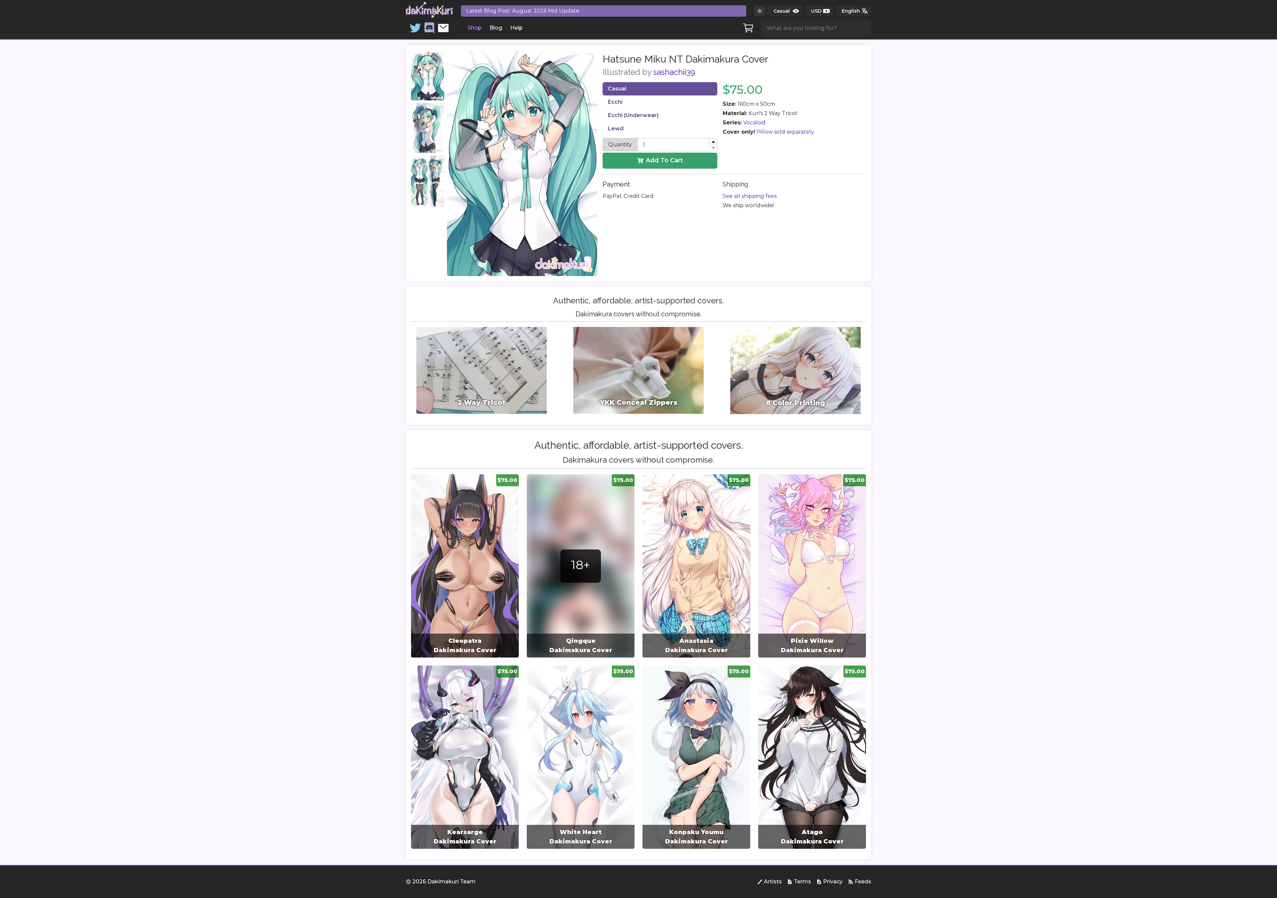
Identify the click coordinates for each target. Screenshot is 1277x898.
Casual (617, 88)
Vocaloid (754, 122)
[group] (465, 566)
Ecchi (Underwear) (633, 115)
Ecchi (615, 102)
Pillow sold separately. (786, 132)
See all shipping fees (750, 196)
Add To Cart (664, 160)
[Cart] (748, 28)
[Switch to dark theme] (759, 11)
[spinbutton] (677, 144)
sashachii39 (674, 72)
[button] (713, 141)
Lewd (616, 128)
